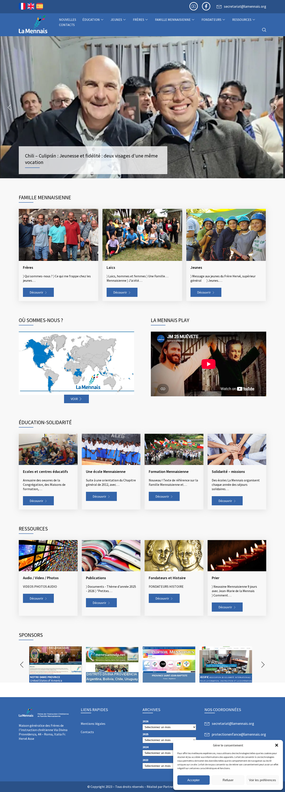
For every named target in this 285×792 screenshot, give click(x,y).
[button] (277, 745)
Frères (138, 19)
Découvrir (36, 292)
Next (275, 107)
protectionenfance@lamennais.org (239, 734)
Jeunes (116, 19)
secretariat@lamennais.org (245, 6)
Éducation (91, 19)
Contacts (67, 25)
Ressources (241, 19)
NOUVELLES (67, 19)
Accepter (193, 780)
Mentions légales (93, 723)
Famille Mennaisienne (173, 19)
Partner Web (172, 787)
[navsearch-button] (264, 30)
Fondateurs (211, 19)
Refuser (228, 780)
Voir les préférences (262, 780)
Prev (9, 107)
